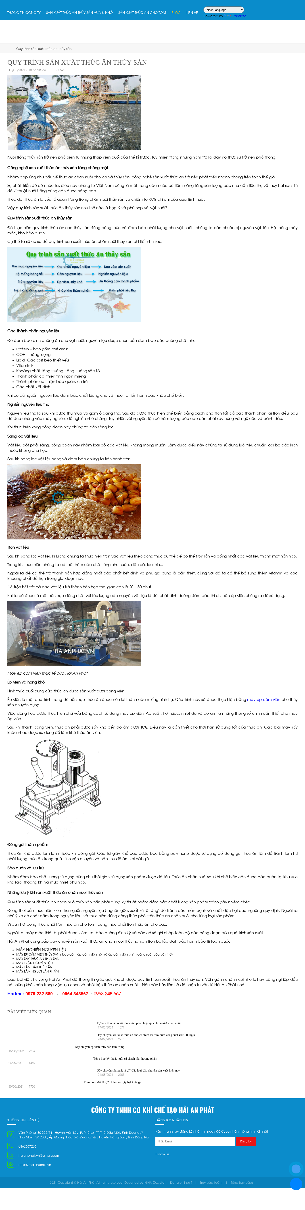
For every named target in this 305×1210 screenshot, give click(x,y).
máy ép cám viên (263, 699)
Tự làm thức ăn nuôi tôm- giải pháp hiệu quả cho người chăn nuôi (139, 1023)
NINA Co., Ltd (154, 1182)
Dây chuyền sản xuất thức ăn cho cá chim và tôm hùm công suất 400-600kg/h (146, 1035)
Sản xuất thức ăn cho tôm (142, 12)
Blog (176, 12)
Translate (239, 15)
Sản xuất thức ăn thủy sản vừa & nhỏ (79, 12)
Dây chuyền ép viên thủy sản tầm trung (99, 1047)
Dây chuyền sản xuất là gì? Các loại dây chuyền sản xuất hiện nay (138, 1070)
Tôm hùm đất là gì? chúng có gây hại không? (112, 1082)
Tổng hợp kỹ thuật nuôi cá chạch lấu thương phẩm (125, 1058)
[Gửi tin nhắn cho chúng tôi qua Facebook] (296, 1184)
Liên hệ (192, 12)
